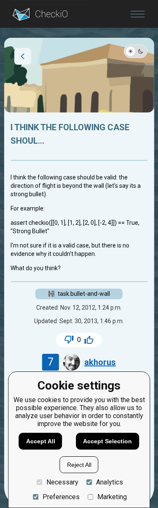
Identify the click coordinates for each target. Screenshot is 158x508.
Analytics (109, 482)
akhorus (100, 362)
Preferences (61, 497)
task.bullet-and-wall (84, 293)
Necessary (62, 482)
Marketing (112, 497)
